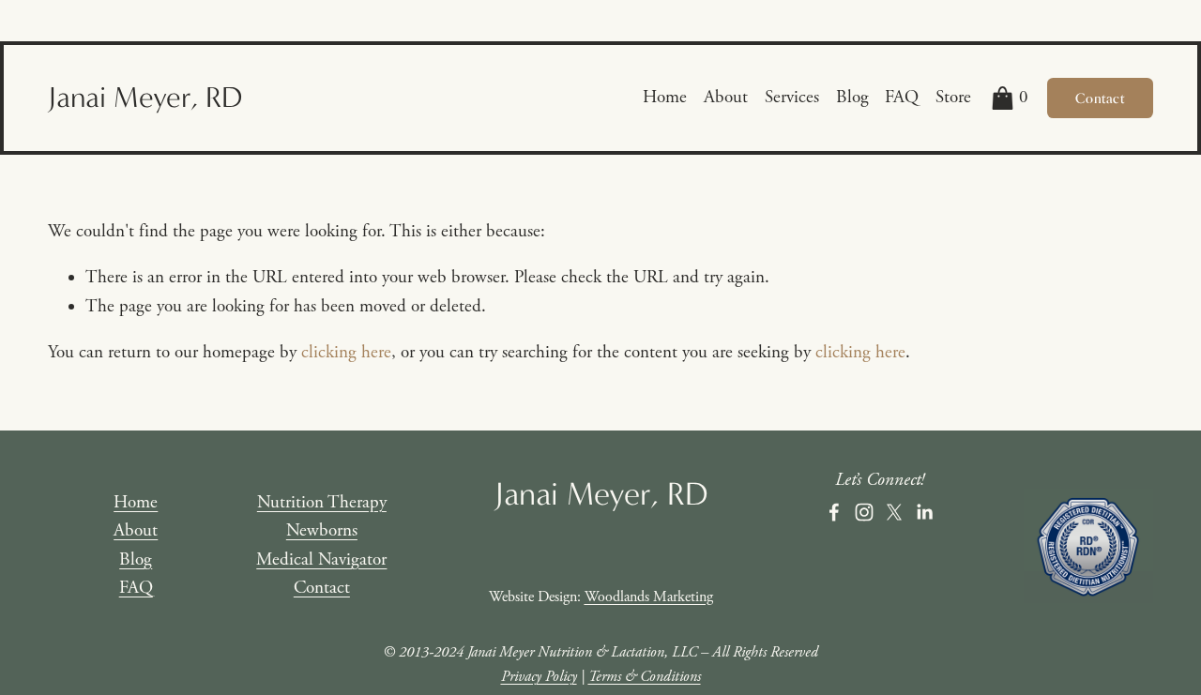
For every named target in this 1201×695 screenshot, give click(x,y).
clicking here (346, 352)
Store (953, 97)
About (726, 97)
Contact (1099, 98)
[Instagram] (864, 512)
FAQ (902, 97)
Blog (852, 97)
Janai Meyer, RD (145, 97)
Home (665, 97)
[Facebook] (834, 512)
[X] (894, 512)
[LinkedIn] (924, 512)
